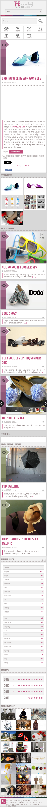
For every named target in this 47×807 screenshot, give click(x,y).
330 (42, 630)
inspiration (7, 595)
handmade (7, 646)
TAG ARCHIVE (35, 804)
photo (6, 654)
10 (36, 679)
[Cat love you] (8, 773)
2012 (6, 685)
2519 (41, 567)
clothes (6, 611)
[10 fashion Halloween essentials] (23, 784)
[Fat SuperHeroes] (23, 730)
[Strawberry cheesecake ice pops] (38, 741)
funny (6, 662)
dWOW (27, 800)
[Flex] (23, 719)
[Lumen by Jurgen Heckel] (23, 762)
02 (16, 679)
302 (42, 634)
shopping (7, 626)
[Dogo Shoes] (26, 308)
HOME (21, 802)
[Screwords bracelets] (38, 762)
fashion (41, 156)
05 (24, 679)
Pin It (27, 166)
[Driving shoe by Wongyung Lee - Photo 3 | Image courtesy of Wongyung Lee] (12, 209)
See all (44, 560)
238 (42, 650)
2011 (6, 692)
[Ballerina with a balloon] (8, 730)
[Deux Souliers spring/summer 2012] (26, 353)
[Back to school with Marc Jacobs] (8, 752)
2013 (6, 679)
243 (42, 638)
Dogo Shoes (9, 313)
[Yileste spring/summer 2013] (8, 762)
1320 (41, 575)
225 (42, 663)
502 (42, 608)
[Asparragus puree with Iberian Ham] (23, 752)
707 (42, 583)
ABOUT (28, 802)
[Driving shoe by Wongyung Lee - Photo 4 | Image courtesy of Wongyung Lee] (34, 209)
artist (6, 618)
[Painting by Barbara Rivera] (8, 719)
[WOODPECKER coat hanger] (8, 784)
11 (39, 679)
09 (34, 679)
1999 (41, 571)
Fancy (19, 166)
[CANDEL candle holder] (38, 795)
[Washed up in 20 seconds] (38, 752)
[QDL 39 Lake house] (8, 741)
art (5, 599)
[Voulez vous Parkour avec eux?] (23, 773)
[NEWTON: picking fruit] (38, 773)
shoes (5, 158)
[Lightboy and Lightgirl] (38, 784)
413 (42, 622)
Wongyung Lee (18, 126)
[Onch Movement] (23, 741)
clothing (6, 607)
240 (42, 642)
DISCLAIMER (11, 806)
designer (35, 156)
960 (42, 579)
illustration (7, 642)
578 (42, 591)
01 (13, 679)
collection (7, 591)
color (5, 587)
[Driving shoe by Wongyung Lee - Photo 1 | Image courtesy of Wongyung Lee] (12, 193)
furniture (7, 583)
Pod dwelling (10, 486)
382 (42, 626)
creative (23, 156)
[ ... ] (34, 276)
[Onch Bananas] (8, 795)
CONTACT (24, 804)
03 (19, 679)
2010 (6, 698)
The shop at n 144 (13, 418)
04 (21, 679)
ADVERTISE (10, 804)
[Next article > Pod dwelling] (45, 403)
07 (29, 679)
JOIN (18, 804)
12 (41, 679)
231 (42, 655)
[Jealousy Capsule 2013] (38, 719)
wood (5, 603)
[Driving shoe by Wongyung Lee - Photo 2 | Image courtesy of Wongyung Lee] (34, 193)
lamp (5, 658)
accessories (10, 156)
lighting (6, 650)
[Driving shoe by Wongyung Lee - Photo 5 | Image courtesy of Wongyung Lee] (12, 224)
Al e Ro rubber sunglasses (19, 267)
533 (42, 600)
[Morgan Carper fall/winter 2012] (38, 730)
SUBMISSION (37, 802)
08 (32, 679)
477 (42, 618)
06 (26, 679)
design (29, 156)
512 (42, 604)
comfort (17, 156)
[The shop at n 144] (26, 413)
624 (42, 587)
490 (42, 612)
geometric (7, 638)
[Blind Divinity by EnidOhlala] (23, 795)
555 (42, 595)
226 (42, 659)
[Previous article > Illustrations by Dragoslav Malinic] (2, 403)
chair (5, 630)
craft (5, 634)
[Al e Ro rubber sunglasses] (26, 262)
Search (41, 21)
